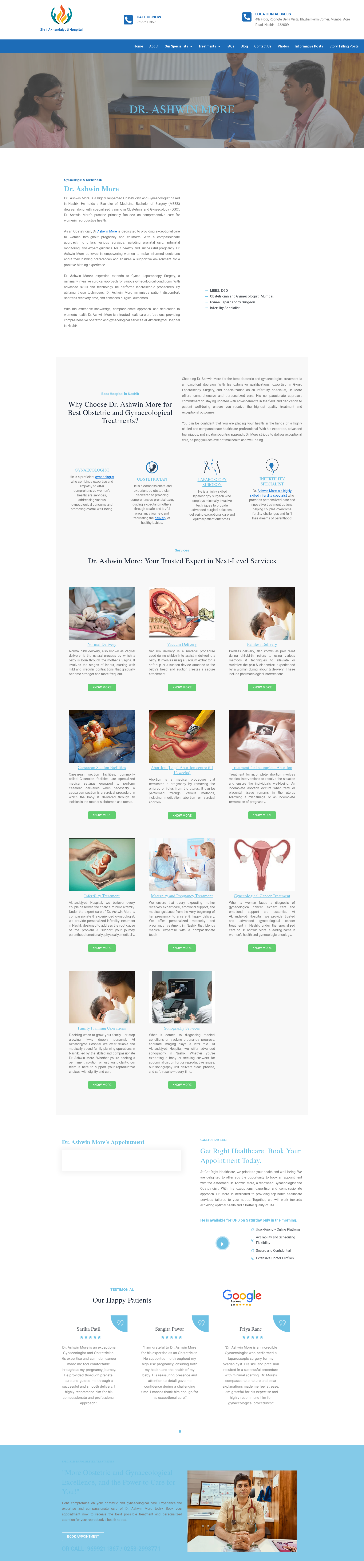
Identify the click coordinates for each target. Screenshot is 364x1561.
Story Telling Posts (344, 46)
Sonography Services (182, 1028)
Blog (244, 46)
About (153, 46)
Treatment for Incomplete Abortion (262, 767)
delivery (160, 518)
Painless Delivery (262, 644)
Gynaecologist (92, 470)
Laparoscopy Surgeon (212, 482)
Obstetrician (152, 479)
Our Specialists (176, 46)
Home (138, 46)
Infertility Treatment (102, 896)
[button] (178, 46)
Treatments (207, 46)
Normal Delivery (101, 644)
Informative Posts (309, 46)
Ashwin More (107, 231)
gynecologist (104, 477)
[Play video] (222, 1243)
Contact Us (263, 46)
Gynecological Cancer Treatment (262, 896)
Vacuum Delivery (182, 644)
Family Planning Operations (102, 1028)
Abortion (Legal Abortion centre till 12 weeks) (182, 770)
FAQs (230, 46)
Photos (283, 46)
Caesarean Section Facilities (102, 767)
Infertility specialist (272, 481)
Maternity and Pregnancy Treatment (182, 896)
